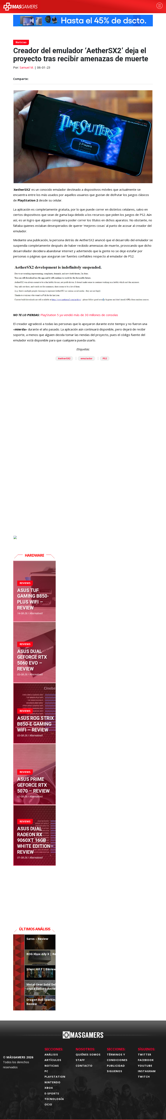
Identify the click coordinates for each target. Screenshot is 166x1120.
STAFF (80, 1060)
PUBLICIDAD (116, 1065)
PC (46, 1071)
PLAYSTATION (55, 1076)
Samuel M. (27, 67)
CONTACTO (84, 1065)
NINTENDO (53, 1082)
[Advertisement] (83, 488)
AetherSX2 (64, 358)
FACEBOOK (146, 1060)
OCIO (48, 1104)
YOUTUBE (145, 1065)
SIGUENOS (114, 1071)
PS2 (105, 358)
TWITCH (144, 1076)
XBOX (49, 1088)
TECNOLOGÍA (54, 1099)
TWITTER (144, 1054)
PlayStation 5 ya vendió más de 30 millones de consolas (79, 315)
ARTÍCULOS (53, 1060)
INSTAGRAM (147, 1071)
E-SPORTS (52, 1093)
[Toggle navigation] (159, 5)
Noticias (21, 42)
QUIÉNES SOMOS (88, 1054)
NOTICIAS (52, 1065)
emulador (86, 358)
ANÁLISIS (51, 1054)
